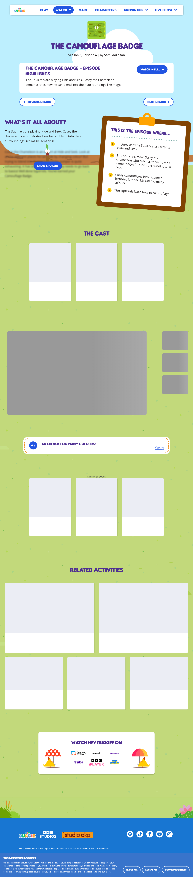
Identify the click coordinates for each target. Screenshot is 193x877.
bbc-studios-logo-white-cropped (48, 833)
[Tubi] (78, 762)
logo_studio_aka (77, 833)
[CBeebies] (114, 762)
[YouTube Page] (159, 834)
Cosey (159, 448)
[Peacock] (96, 753)
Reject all (132, 869)
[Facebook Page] (149, 834)
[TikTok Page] (139, 834)
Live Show (163, 10)
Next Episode (156, 102)
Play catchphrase (33, 445)
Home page (19, 10)
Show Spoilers (48, 165)
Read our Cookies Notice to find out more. (91, 872)
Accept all (151, 869)
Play (44, 10)
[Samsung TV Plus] (78, 753)
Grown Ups (133, 10)
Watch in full (150, 69)
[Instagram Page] (169, 834)
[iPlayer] (96, 762)
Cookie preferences (176, 869)
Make (83, 10)
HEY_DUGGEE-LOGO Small (27, 833)
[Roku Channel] (114, 753)
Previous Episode (39, 102)
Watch (61, 10)
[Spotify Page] (130, 834)
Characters (106, 10)
